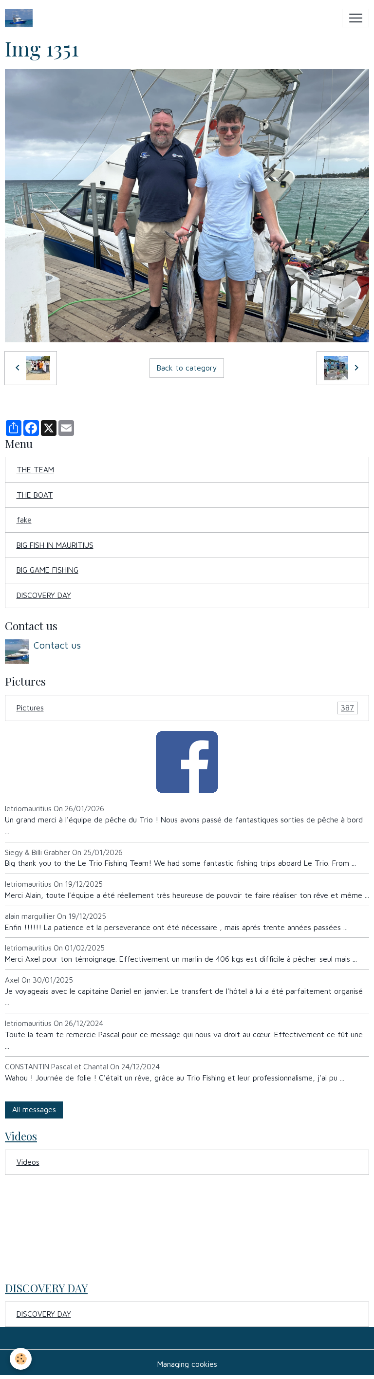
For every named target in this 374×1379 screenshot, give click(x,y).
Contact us (57, 645)
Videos (28, 1161)
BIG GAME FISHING (47, 569)
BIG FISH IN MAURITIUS (55, 544)
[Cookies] (21, 1359)
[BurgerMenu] (355, 18)
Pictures (186, 707)
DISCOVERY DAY (44, 595)
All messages (34, 1109)
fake (24, 519)
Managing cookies (187, 1364)
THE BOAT (35, 494)
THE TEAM (35, 469)
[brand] (21, 18)
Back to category (187, 367)
